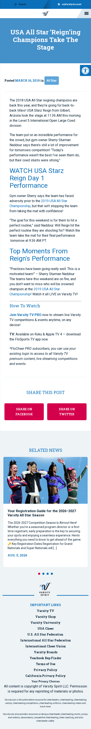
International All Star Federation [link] (45, 640)
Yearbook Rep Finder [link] (45, 658)
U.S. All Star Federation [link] (45, 634)
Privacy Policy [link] (45, 670)
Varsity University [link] (45, 623)
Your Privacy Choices (46, 681)
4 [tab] (52, 574)
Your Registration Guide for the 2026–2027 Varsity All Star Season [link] (42, 513)
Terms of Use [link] (45, 664)
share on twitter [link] (67, 411)
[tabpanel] (45, 512)
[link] (85, 70)
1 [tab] (39, 574)
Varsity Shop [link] (45, 617)
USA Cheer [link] (45, 628)
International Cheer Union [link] (45, 646)
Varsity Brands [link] (45, 652)
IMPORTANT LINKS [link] (45, 605)
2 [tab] (43, 574)
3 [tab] (48, 574)
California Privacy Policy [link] (45, 676)
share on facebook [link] (24, 411)
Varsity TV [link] (45, 611)
